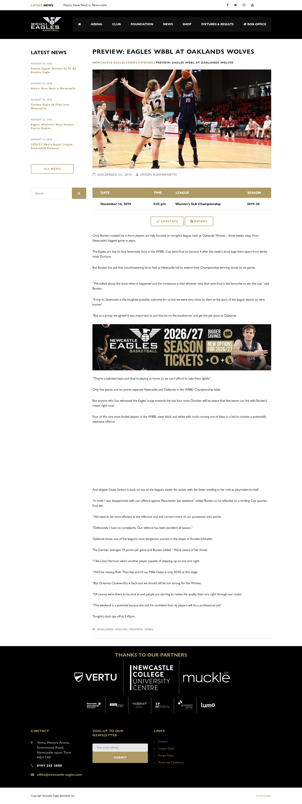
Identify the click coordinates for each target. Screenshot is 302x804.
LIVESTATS (169, 221)
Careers (162, 741)
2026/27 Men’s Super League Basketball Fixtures (52, 146)
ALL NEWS (52, 169)
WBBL (148, 629)
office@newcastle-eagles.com (59, 775)
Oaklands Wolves (112, 629)
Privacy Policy (166, 755)
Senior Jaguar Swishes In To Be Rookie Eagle (53, 70)
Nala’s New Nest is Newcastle (53, 88)
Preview (136, 629)
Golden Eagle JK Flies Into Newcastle (50, 106)
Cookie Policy (166, 748)
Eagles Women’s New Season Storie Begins (52, 126)
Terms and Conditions (171, 762)
